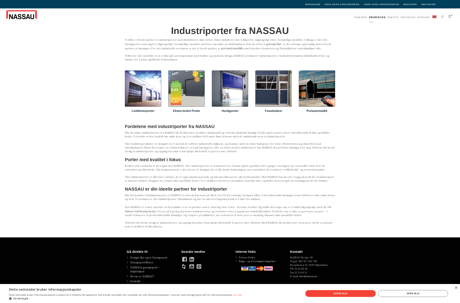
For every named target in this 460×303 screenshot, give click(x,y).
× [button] (456, 288)
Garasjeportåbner (141, 262)
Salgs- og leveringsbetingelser (257, 261)
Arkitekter (428, 4)
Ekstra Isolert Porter (186, 110)
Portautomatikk (317, 110)
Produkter (377, 17)
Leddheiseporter (143, 110)
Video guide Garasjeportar (342, 4)
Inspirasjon (312, 4)
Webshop (360, 17)
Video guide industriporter (381, 4)
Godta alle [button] (341, 293)
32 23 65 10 (301, 268)
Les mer (238, 294)
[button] (125, 298)
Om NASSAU (408, 17)
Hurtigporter (230, 110)
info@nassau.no (308, 276)
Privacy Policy (247, 257)
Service (393, 17)
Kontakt (423, 17)
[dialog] (230, 293)
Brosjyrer (410, 4)
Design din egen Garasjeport (148, 257)
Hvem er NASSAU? (142, 276)
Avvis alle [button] (413, 293)
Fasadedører (273, 110)
